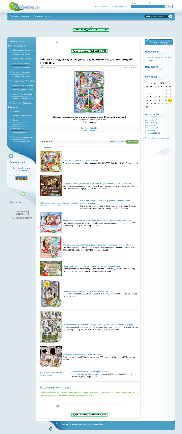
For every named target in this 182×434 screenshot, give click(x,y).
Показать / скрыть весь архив (157, 138)
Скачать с (89, 128)
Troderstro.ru (69, 424)
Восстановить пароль (120, 6)
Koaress (134, 67)
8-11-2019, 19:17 (50, 67)
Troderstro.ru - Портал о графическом (23, 6)
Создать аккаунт (102, 6)
